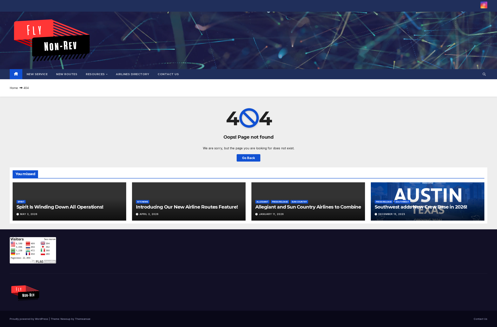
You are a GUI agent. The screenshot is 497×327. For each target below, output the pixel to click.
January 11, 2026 (271, 214)
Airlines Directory (132, 74)
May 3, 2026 (28, 214)
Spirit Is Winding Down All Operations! (60, 207)
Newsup (65, 318)
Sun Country (299, 202)
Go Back (248, 158)
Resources (96, 74)
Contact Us (168, 74)
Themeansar (82, 318)
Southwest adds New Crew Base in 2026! (421, 207)
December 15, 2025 (391, 214)
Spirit (21, 202)
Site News (142, 202)
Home (14, 88)
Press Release (280, 202)
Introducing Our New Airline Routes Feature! (187, 207)
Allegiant (262, 202)
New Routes (66, 74)
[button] (484, 74)
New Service (37, 74)
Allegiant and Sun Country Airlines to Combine (308, 207)
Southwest (402, 202)
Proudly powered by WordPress (29, 318)
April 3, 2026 (149, 214)
